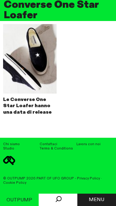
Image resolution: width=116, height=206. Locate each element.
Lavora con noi (88, 144)
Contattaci (48, 144)
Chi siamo (11, 144)
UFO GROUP (63, 178)
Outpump (19, 200)
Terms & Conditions (56, 148)
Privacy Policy (88, 178)
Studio (8, 148)
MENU (96, 199)
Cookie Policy (14, 183)
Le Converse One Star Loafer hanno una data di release (27, 106)
